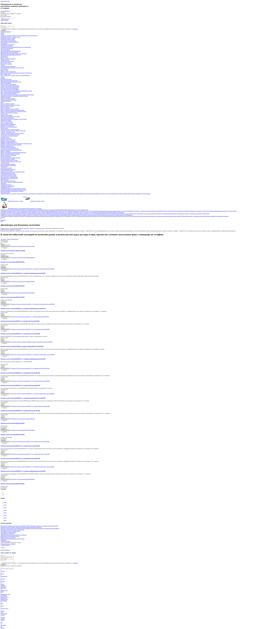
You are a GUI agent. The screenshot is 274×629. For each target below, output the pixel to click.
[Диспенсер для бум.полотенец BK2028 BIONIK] (22, 257)
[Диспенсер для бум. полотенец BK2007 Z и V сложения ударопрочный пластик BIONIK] (32, 466)
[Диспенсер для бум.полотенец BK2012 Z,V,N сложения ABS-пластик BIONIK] (30, 454)
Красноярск (3, 588)
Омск (2, 603)
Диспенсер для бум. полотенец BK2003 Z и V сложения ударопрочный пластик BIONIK (23, 273)
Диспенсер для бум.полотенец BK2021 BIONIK (12, 297)
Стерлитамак (4, 613)
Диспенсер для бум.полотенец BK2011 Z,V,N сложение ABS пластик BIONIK (20, 445)
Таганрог (3, 617)
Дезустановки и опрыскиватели (28, 193)
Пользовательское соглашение (8, 544)
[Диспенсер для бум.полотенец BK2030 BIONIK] (22, 479)
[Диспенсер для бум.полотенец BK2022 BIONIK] (22, 418)
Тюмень (2, 620)
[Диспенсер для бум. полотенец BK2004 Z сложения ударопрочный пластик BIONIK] (31, 342)
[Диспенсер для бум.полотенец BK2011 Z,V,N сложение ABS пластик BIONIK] (29, 441)
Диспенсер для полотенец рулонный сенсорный (13, 250)
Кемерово (3, 585)
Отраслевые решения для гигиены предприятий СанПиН (44, 526)
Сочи (2, 612)
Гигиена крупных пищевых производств (32, 527)
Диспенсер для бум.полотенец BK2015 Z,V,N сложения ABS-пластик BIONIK (20, 385)
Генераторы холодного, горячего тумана (10, 193)
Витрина (3, 244)
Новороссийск (4, 599)
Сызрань (3, 615)
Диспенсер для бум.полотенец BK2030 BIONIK (12, 483)
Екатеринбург (4, 576)
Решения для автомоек (18, 529)
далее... (5, 502)
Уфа (2, 622)
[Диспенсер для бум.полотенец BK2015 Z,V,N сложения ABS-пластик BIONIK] (30, 381)
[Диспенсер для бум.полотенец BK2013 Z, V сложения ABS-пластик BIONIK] (29, 316)
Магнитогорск (4, 590)
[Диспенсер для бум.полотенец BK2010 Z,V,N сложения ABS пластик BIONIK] (30, 368)
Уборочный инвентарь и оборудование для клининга (63, 193)
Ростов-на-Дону (4, 608)
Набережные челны (5, 594)
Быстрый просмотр (5, 246)
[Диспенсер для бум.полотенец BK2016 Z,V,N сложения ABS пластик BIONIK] (30, 329)
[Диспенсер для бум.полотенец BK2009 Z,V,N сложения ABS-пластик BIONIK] (30, 406)
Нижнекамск (4, 595)
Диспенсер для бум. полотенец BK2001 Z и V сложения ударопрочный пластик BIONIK (23, 308)
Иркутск (3, 581)
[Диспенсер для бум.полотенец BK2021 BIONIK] (22, 292)
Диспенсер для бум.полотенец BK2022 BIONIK (12, 423)
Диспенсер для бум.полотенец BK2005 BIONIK (12, 285)
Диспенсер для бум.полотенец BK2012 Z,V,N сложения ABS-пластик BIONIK (20, 458)
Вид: (2, 243)
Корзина (3, 217)
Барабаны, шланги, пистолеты (103, 193)
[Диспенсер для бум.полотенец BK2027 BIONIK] (22, 430)
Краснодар (3, 586)
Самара (2, 611)
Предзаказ (3, 267)
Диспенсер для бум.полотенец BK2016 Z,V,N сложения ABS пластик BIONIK (20, 333)
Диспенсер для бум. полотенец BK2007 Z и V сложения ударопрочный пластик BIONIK (23, 471)
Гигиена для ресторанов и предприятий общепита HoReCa (45, 528)
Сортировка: (4, 239)
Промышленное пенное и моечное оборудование (123, 193)
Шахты (2, 627)
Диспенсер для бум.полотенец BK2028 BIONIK (12, 262)
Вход (2, 221)
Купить (2, 280)
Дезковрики (138, 193)
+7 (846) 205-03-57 (5, 19)
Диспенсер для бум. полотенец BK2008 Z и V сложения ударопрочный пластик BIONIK (23, 398)
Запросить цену (4, 256)
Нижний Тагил (4, 597)
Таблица (8, 244)
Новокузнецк (4, 598)
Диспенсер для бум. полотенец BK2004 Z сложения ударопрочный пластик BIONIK (22, 346)
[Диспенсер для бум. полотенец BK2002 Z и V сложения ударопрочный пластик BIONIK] (32, 354)
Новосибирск (4, 600)
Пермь (2, 606)
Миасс (2, 591)
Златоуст (3, 579)
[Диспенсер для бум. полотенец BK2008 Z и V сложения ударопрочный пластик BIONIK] (32, 393)
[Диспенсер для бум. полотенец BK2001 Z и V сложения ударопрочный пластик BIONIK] (32, 304)
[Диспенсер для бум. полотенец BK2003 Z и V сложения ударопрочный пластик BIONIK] (32, 268)
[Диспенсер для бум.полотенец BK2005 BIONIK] (22, 281)
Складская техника (145, 193)
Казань (2, 584)
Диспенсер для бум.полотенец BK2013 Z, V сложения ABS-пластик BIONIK (20, 321)
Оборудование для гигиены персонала (86, 193)
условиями (75, 29)
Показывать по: (4, 240)
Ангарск (3, 571)
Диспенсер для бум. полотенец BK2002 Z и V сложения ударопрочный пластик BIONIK (23, 359)
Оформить (3, 220)
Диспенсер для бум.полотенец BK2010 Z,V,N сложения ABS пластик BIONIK (20, 372)
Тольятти (3, 618)
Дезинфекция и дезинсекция (43, 193)
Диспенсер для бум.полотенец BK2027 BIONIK (12, 434)
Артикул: (3, 253)
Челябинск (3, 625)
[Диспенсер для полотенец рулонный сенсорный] (22, 246)
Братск (2, 573)
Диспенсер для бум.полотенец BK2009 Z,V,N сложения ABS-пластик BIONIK (20, 410)
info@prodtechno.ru (5, 11)
